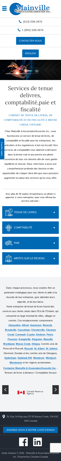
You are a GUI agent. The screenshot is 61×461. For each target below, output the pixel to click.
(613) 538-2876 (32, 21)
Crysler (31, 334)
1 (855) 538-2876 (32, 30)
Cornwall (20, 334)
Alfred (25, 325)
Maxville (48, 339)
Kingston (37, 339)
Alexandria (14, 325)
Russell (28, 348)
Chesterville (38, 330)
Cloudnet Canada (39, 456)
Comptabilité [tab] (23, 227)
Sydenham (10, 358)
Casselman (24, 330)
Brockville (10, 330)
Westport (51, 358)
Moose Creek (23, 344)
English (30, 53)
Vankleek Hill (25, 358)
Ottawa (36, 344)
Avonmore (36, 325)
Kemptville (24, 339)
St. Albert (39, 348)
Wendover (39, 358)
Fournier (12, 339)
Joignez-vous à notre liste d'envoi (30, 430)
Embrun (40, 334)
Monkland (8, 344)
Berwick (47, 325)
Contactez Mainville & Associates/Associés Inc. (29, 368)
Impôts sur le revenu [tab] (29, 258)
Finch (50, 334)
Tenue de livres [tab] (25, 212)
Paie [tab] (17, 243)
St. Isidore (51, 348)
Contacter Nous (30, 40)
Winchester (16, 362)
